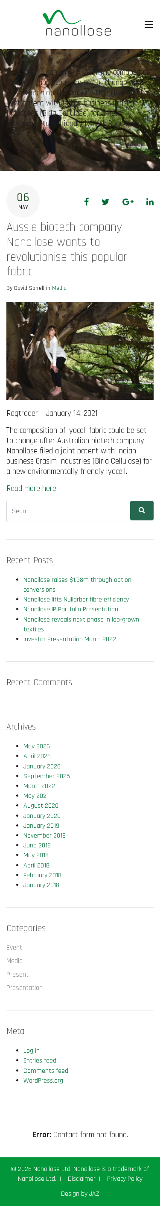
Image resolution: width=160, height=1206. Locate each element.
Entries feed (39, 1060)
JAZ (94, 1193)
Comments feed (45, 1070)
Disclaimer (82, 1178)
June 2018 (37, 845)
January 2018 (41, 885)
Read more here (31, 488)
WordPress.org (43, 1080)
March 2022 (39, 786)
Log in (31, 1050)
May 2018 (36, 855)
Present (17, 974)
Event (14, 947)
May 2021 (36, 795)
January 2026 (42, 766)
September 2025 (46, 776)
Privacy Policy (125, 1178)
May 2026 (36, 746)
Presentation (24, 988)
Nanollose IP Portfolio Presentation (70, 609)
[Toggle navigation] (149, 25)
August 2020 (40, 805)
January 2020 (42, 816)
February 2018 (42, 875)
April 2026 (37, 756)
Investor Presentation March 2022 (69, 639)
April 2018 (36, 865)
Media (59, 288)
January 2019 (41, 825)
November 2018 (44, 835)
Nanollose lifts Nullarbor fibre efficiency (76, 599)
